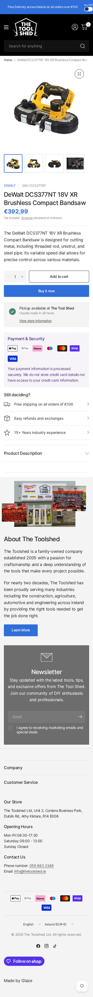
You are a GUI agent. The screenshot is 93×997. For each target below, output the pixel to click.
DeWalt (10, 185)
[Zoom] (79, 74)
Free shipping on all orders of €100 (43, 404)
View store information (35, 321)
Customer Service (21, 782)
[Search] (82, 46)
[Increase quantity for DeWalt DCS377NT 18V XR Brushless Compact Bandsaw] (22, 277)
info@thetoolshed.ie (30, 871)
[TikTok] (55, 946)
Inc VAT (88, 4)
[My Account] (75, 27)
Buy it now (46, 291)
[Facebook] (38, 946)
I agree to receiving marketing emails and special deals (50, 729)
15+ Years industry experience (40, 432)
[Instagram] (46, 946)
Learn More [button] (21, 630)
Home (8, 60)
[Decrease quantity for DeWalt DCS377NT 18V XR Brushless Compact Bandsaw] (8, 277)
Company (13, 767)
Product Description (23, 453)
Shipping (27, 218)
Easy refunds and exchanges (38, 418)
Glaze (26, 980)
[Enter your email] (80, 717)
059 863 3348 (41, 865)
